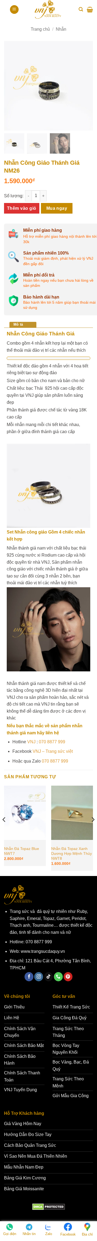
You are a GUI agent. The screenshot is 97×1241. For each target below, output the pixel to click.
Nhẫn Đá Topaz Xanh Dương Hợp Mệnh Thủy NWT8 (71, 853)
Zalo (48, 1234)
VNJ (31, 741)
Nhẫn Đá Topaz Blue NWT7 (21, 851)
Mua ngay (56, 208)
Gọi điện (9, 1234)
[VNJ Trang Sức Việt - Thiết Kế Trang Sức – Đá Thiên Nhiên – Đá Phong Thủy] (48, 9)
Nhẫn (61, 29)
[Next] (92, 830)
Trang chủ (40, 29)
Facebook (68, 1234)
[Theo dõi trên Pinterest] (68, 976)
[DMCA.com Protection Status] (48, 1206)
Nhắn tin (29, 1234)
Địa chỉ (87, 1234)
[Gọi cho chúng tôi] (58, 976)
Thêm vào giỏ (21, 208)
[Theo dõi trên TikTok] (48, 976)
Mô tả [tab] (18, 324)
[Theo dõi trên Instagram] (38, 976)
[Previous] (4, 830)
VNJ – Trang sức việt (53, 751)
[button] (14, 9)
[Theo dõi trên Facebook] (29, 976)
